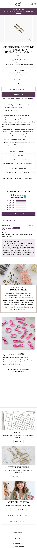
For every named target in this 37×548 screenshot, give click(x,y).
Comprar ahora (18, 94)
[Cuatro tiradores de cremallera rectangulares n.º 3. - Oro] (6, 401)
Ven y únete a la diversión (18, 172)
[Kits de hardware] (18, 455)
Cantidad (18, 79)
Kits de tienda (18, 476)
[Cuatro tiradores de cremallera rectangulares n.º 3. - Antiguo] (8, 401)
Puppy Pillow (15, 304)
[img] (6, 225)
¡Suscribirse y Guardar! (18, 515)
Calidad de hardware (18, 151)
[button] (15, 60)
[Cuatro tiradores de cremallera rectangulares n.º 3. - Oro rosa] (12, 401)
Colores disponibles (18, 155)
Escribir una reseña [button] (18, 214)
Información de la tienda (11, 110)
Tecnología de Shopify (18, 546)
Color (18, 70)
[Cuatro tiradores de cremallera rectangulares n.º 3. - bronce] (10, 401)
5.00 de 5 (23, 195)
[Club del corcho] (18, 490)
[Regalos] (18, 420)
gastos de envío (10, 64)
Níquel (10, 74)
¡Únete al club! (18, 509)
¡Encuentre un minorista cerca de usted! (18, 164)
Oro (14, 74)
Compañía (18, 527)
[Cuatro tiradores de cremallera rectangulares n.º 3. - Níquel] (3, 401)
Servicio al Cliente (18, 521)
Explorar (18, 532)
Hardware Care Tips (18, 159)
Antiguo (18, 74)
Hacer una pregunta (18, 168)
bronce (23, 74)
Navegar (18, 441)
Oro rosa (27, 74)
